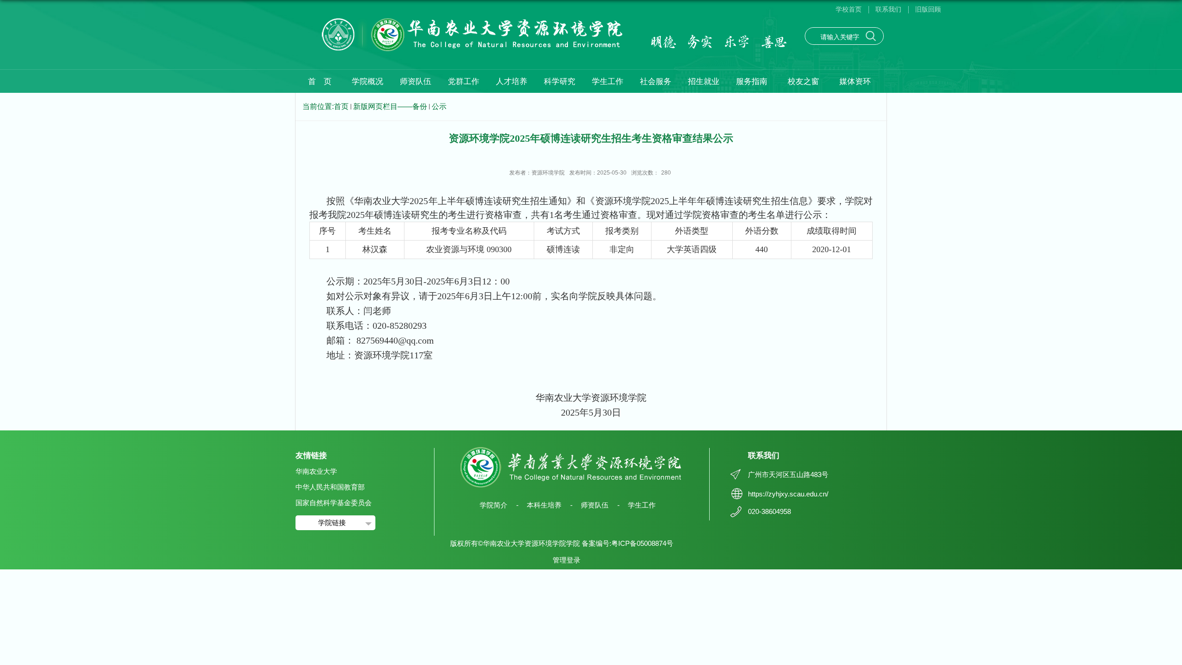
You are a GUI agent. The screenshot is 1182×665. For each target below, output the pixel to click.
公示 (439, 106)
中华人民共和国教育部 (330, 487)
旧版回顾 (928, 9)
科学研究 (559, 81)
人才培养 (511, 81)
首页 (341, 106)
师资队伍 (415, 81)
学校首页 (849, 9)
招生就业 (703, 81)
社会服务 (655, 81)
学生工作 (607, 81)
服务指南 (751, 81)
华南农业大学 (316, 471)
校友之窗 (803, 81)
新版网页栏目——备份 (390, 106)
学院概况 (367, 81)
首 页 (320, 81)
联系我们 (888, 9)
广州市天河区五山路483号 (788, 474)
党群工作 (463, 81)
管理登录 (566, 560)
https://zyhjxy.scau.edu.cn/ (788, 494)
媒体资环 (855, 81)
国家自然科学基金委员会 (334, 503)
